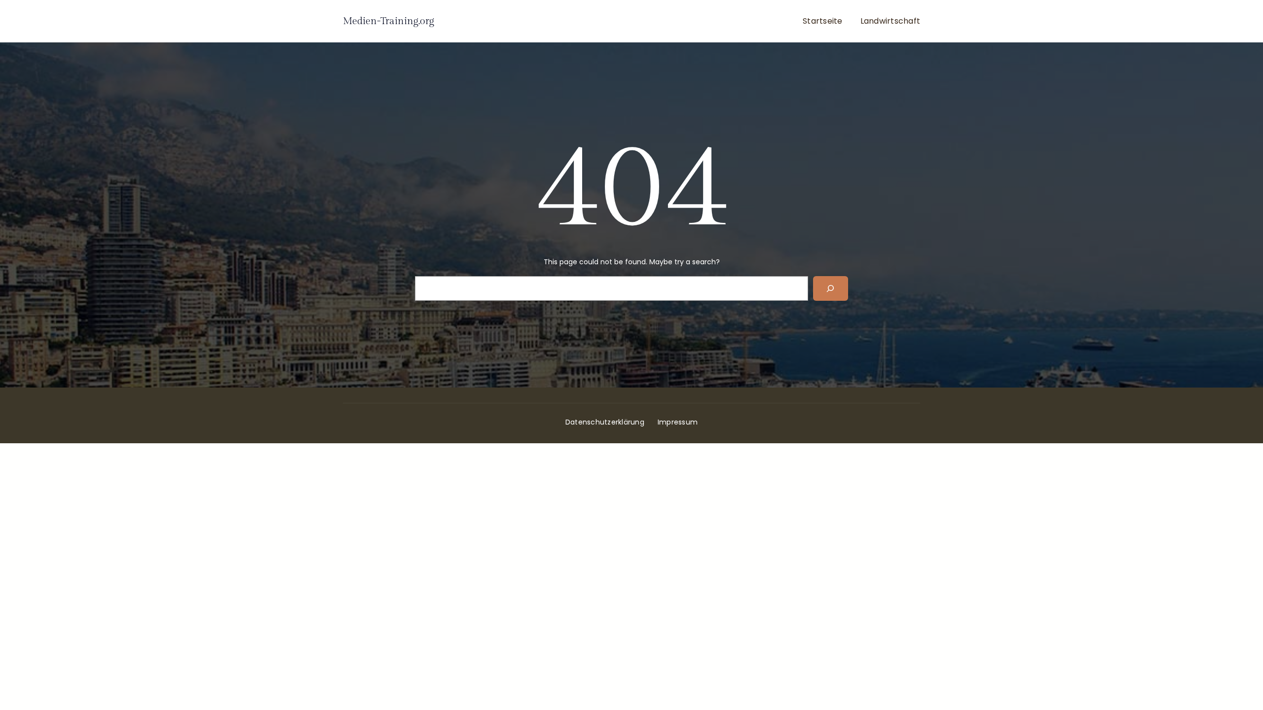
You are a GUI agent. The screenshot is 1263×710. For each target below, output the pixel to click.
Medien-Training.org (388, 21)
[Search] (830, 288)
